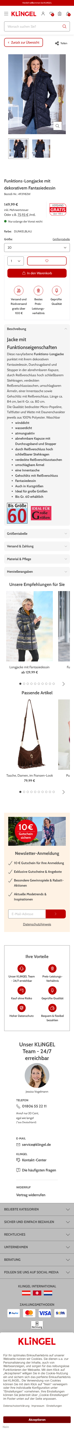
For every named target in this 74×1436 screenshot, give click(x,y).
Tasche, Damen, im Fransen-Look (29, 775)
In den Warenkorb (39, 273)
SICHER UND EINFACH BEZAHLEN (29, 1222)
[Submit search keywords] (64, 26)
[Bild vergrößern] (57, 126)
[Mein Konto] (43, 14)
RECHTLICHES (14, 1234)
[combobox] (37, 26)
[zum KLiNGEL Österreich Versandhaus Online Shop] (26, 1293)
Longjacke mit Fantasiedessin (29, 667)
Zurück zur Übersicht (25, 42)
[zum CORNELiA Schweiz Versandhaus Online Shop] (37, 1293)
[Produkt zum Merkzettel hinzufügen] (47, 261)
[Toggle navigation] (6, 14)
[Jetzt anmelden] (56, 914)
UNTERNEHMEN (16, 1247)
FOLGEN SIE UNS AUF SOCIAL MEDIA (31, 1272)
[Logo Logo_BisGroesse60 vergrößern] (17, 513)
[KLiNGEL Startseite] (24, 13)
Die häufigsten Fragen (39, 1170)
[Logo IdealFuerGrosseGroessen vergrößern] (41, 513)
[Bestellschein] (60, 14)
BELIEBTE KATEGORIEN (21, 1209)
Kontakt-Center (34, 1160)
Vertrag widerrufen (30, 1195)
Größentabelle (61, 239)
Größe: (8, 239)
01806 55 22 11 (34, 1106)
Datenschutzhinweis (37, 924)
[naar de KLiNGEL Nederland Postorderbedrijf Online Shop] (48, 1293)
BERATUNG (12, 1260)
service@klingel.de (36, 1144)
